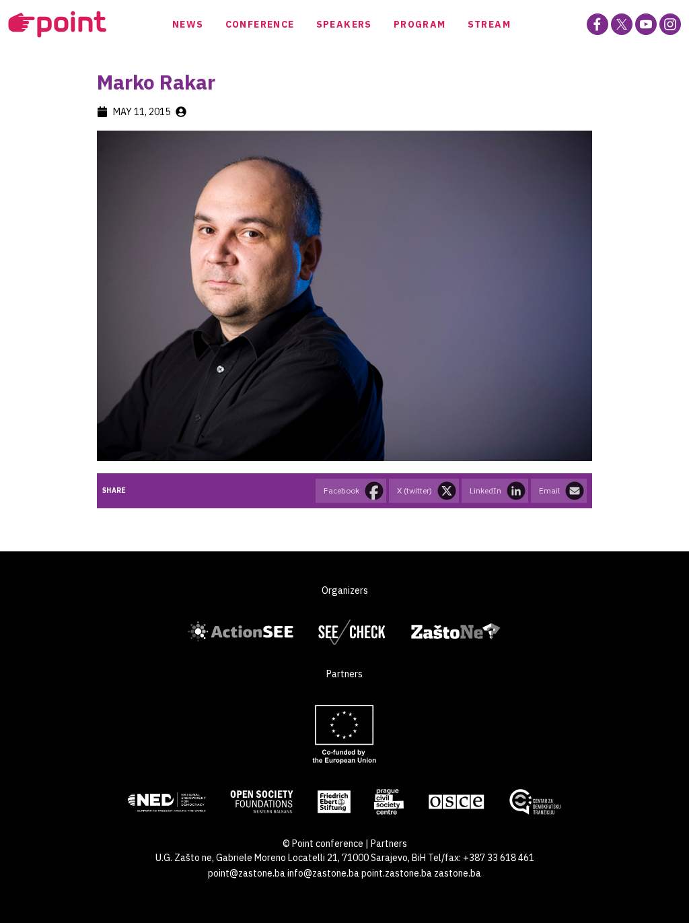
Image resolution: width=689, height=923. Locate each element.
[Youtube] (646, 24)
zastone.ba (457, 873)
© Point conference (323, 843)
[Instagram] (670, 24)
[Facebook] (597, 24)
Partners (389, 843)
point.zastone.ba (396, 873)
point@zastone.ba (246, 873)
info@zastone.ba (323, 873)
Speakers (344, 24)
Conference (260, 24)
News (188, 24)
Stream (489, 24)
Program (420, 24)
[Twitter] (621, 24)
